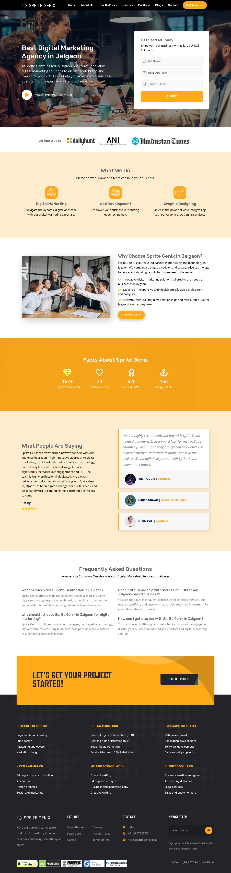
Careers (97, 827)
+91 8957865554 (138, 833)
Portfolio (144, 5)
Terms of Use (101, 840)
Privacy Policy (101, 833)
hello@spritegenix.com (142, 839)
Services (127, 5)
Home (72, 5)
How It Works (107, 5)
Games (71, 840)
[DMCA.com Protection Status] (49, 863)
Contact (173, 5)
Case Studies (75, 827)
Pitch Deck (74, 833)
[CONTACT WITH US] (179, 683)
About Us (87, 5)
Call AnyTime (195, 5)
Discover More (131, 314)
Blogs (159, 5)
